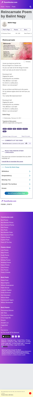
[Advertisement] (16, 380)
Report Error (22, 341)
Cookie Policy (21, 340)
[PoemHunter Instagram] (19, 336)
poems (9, 128)
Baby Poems (5, 252)
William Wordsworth (7, 302)
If (1, 327)
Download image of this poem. (10, 136)
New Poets (4, 230)
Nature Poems (5, 265)
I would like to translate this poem (12, 161)
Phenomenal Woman (7, 310)
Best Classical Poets (7, 235)
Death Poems (5, 255)
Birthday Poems (5, 260)
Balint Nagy (12, 22)
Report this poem (26, 136)
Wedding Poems (6, 262)
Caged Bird (4, 325)
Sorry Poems (5, 267)
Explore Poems (5, 237)
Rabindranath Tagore (7, 300)
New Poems (4, 227)
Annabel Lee (5, 322)
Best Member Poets (7, 232)
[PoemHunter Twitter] (16, 336)
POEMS (3, 204)
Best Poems (4, 220)
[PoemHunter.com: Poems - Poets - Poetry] (9, 2)
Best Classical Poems (7, 225)
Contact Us (11, 341)
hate (14, 128)
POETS (9, 204)
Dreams (3, 320)
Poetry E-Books (5, 272)
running (19, 128)
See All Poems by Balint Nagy (16, 193)
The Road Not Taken (7, 315)
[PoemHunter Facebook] (13, 336)
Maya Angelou (5, 283)
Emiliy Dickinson (6, 292)
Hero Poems (4, 270)
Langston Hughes (6, 290)
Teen (4, 131)
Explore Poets (5, 239)
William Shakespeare (7, 285)
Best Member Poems (7, 222)
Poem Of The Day (6, 242)
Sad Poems (4, 257)
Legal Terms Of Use (19, 345)
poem (4, 128)
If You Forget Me (6, 317)
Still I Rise (4, 313)
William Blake (5, 297)
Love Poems (4, 250)
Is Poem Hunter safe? (18, 343)
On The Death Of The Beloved (10, 332)
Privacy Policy (9, 345)
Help (16, 341)
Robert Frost (4, 280)
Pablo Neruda (5, 287)
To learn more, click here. (7, 394)
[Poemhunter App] (6, 336)
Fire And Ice (4, 330)
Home (2, 6)
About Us (3, 340)
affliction (25, 128)
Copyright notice (11, 340)
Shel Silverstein (5, 295)
